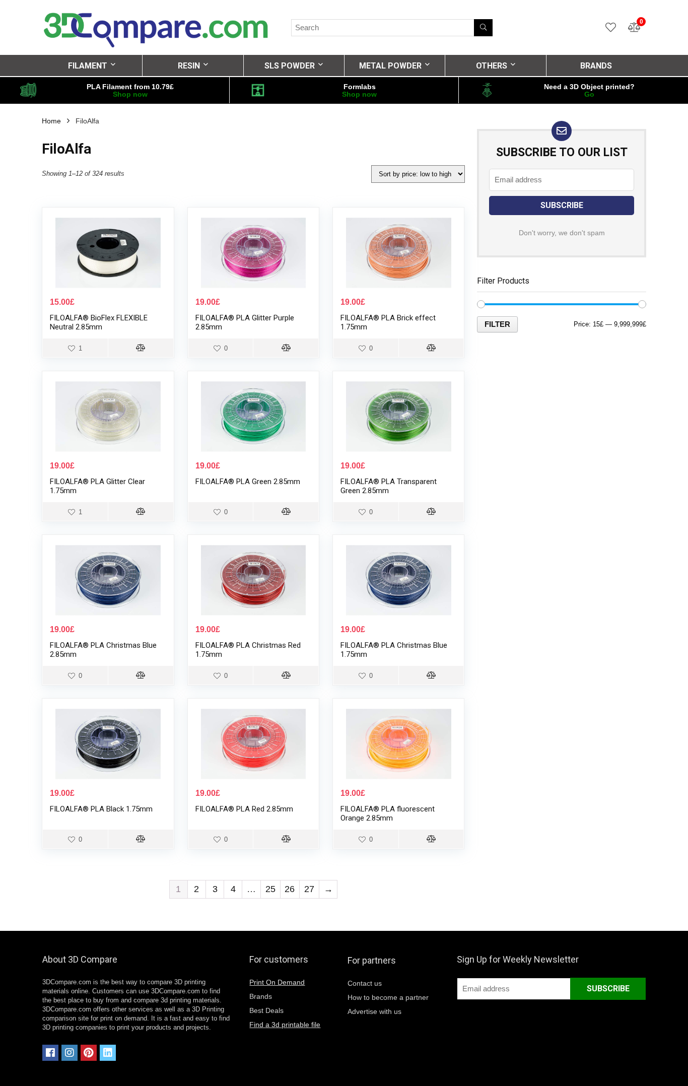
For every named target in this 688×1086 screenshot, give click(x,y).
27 (309, 889)
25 (270, 889)
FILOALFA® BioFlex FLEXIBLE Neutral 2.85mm (99, 322)
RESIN (189, 66)
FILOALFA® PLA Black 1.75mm (101, 808)
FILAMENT (87, 66)
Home (51, 121)
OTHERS (491, 66)
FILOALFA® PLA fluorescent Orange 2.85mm (387, 813)
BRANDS (596, 66)
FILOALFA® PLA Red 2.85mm (244, 808)
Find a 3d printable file (284, 1025)
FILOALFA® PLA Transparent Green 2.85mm (388, 486)
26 (290, 889)
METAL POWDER (390, 66)
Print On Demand (277, 982)
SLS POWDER (289, 66)
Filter (497, 324)
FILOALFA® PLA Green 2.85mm (247, 481)
